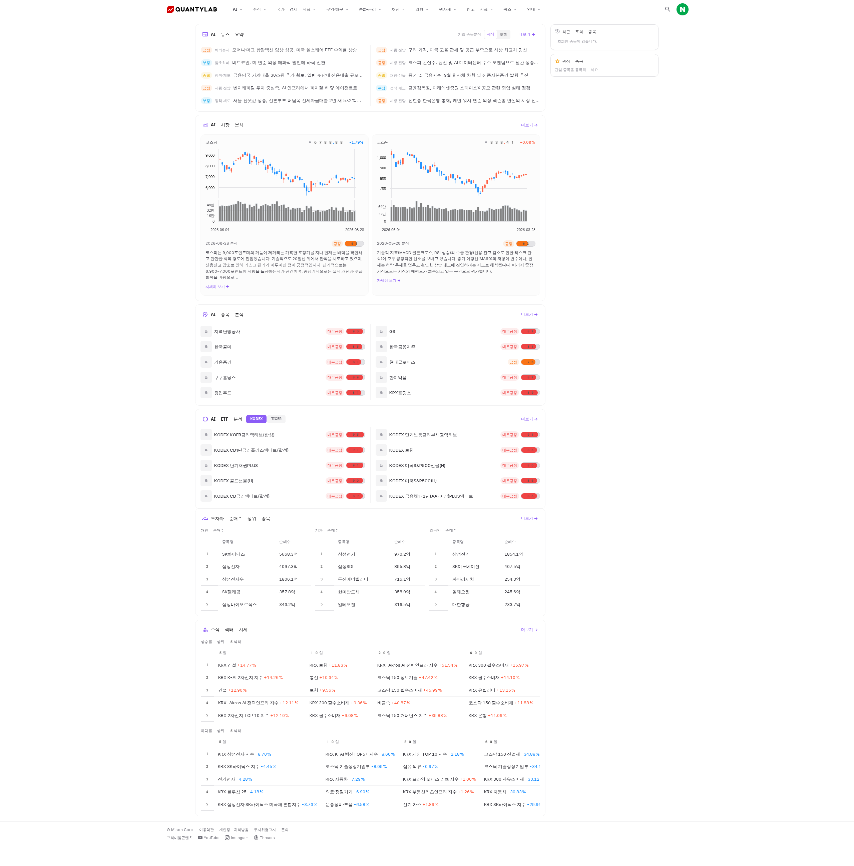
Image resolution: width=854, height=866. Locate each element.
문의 (285, 829)
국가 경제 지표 (297, 9)
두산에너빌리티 (353, 579)
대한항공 (461, 604)
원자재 (448, 9)
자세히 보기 (217, 286)
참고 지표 (480, 9)
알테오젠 (346, 604)
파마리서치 (463, 579)
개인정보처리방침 (234, 829)
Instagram (240, 837)
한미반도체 (349, 591)
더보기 (527, 34)
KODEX (256, 419)
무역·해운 (338, 9)
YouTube (212, 837)
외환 (422, 9)
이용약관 (206, 829)
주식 (260, 9)
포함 (503, 34)
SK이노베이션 (465, 566)
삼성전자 (231, 566)
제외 (490, 34)
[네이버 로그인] (683, 9)
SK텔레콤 (231, 591)
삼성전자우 (233, 579)
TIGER (276, 419)
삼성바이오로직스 (239, 604)
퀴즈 (510, 9)
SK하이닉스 (233, 554)
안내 (534, 9)
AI (238, 9)
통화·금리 (370, 9)
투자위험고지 (265, 829)
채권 (399, 9)
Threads (267, 837)
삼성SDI (345, 566)
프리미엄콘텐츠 (179, 837)
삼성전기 (346, 554)
